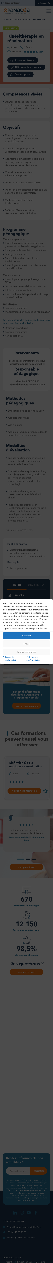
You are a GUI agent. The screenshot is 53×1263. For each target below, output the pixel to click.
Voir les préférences (26, 651)
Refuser (26, 643)
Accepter (26, 635)
